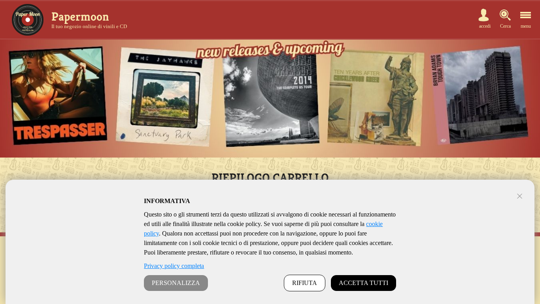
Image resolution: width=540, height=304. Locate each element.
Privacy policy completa (174, 265)
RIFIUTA (304, 282)
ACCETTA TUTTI (363, 282)
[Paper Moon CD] (27, 20)
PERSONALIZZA (176, 282)
